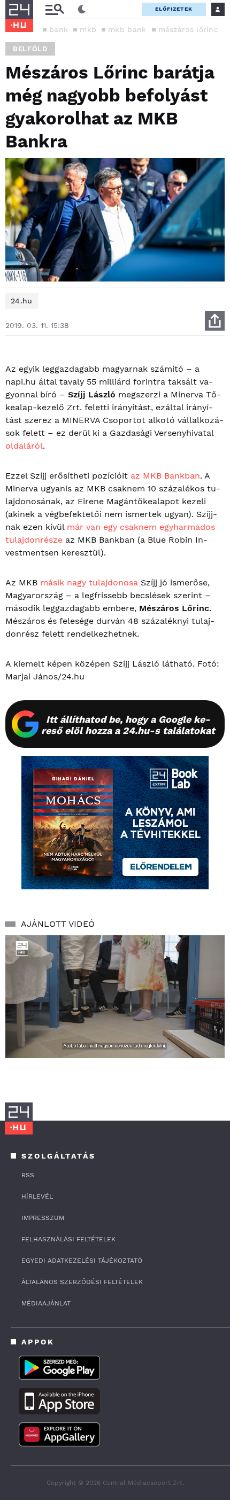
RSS (27, 1175)
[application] (115, 997)
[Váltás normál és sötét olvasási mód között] (81, 9)
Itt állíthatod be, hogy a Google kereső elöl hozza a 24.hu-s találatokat (128, 725)
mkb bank (127, 29)
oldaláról (24, 446)
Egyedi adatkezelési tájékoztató (81, 1260)
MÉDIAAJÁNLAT (46, 1303)
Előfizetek (174, 9)
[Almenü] (54, 9)
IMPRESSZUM (42, 1218)
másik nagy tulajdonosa (87, 582)
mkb (88, 29)
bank (58, 29)
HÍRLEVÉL (37, 1196)
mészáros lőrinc (188, 29)
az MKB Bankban (165, 476)
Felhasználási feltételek (68, 1239)
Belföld (30, 49)
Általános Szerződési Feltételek (82, 1282)
